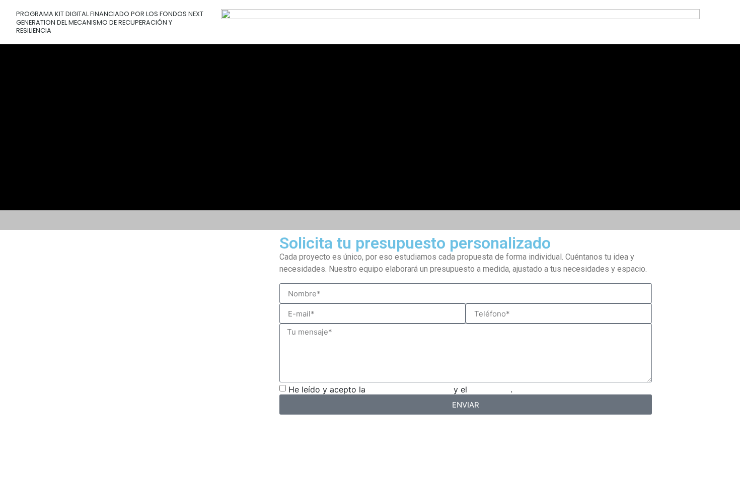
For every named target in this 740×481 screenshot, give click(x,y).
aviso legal (490, 389)
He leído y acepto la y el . (400, 389)
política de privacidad (409, 389)
